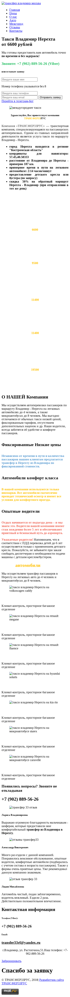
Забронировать (11, 961)
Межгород (16, 23)
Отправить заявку (50, 97)
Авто (12, 20)
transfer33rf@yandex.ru (21, 942)
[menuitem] (38, 10)
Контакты (15, 30)
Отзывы (14, 27)
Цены (13, 13)
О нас (13, 16)
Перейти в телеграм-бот (17, 101)
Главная (14, 9)
